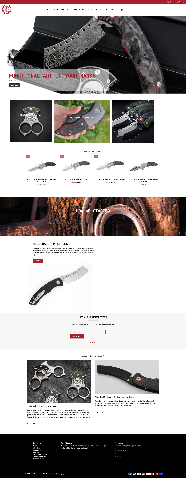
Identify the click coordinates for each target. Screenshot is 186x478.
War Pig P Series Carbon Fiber (109, 179)
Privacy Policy (38, 459)
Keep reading (31, 423)
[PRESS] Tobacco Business (42, 406)
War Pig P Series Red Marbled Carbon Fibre (42, 180)
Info (68, 10)
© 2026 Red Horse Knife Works (36, 474)
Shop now (37, 261)
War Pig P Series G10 (76, 179)
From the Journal (93, 356)
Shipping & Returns (40, 454)
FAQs (121, 10)
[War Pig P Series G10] (76, 166)
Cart (181, 2)
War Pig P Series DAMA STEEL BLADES (143, 180)
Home (46, 10)
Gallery (98, 10)
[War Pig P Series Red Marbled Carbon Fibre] (42, 166)
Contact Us (79, 10)
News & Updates (110, 10)
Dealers (89, 10)
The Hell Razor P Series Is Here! (115, 397)
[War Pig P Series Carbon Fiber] (110, 166)
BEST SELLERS (93, 151)
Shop (52, 10)
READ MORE (93, 223)
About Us (60, 10)
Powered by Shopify (56, 474)
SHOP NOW (14, 85)
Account (172, 2)
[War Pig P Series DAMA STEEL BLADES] (143, 166)
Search (35, 446)
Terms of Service (39, 457)
